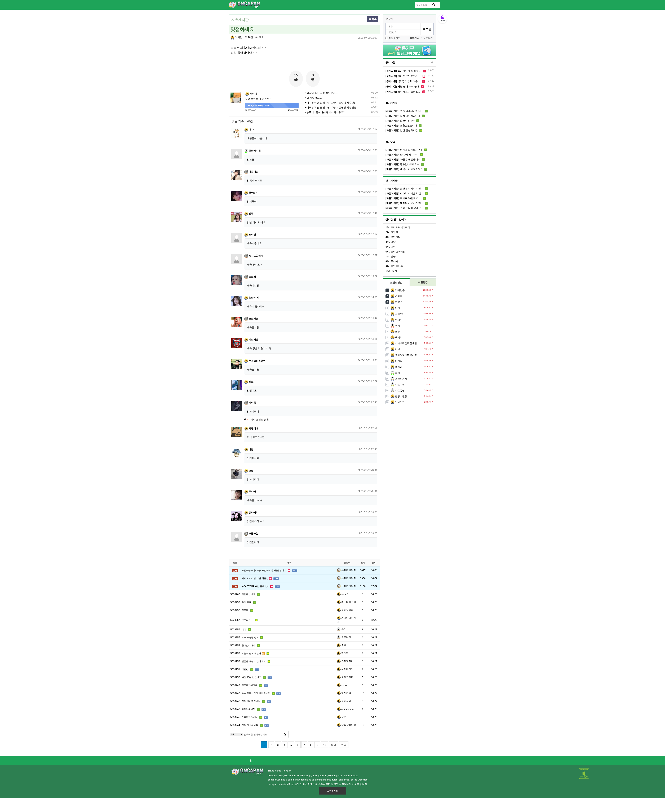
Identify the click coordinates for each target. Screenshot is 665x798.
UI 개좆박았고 (314, 97)
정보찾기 (428, 38)
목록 (374, 19)
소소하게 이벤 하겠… (404, 193)
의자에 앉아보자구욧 (404, 149)
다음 (333, 745)
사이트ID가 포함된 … (403, 76)
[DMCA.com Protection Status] (584, 773)
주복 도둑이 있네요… (404, 208)
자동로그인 (394, 38)
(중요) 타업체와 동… (402, 81)
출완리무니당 (400, 120)
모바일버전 (332, 791)
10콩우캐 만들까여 (402, 159)
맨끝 (343, 745)
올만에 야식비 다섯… (404, 188)
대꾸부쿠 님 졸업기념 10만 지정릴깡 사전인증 (331, 107)
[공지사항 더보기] (432, 62)
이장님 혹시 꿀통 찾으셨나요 (322, 92)
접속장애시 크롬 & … (403, 91)
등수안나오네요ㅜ (402, 164)
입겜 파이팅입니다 (402, 115)
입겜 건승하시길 (401, 130)
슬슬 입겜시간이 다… (404, 111)
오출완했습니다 (401, 125)
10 (324, 745)
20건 (250, 37)
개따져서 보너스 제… (404, 203)
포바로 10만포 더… (403, 198)
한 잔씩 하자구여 (401, 154)
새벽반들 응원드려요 (404, 169)
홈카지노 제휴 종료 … (403, 70)
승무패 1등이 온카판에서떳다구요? (325, 112)
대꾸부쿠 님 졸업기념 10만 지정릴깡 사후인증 (331, 102)
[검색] (284, 734)
